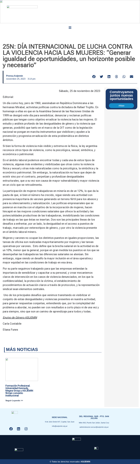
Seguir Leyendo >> (14, 400)
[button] (70, 27)
